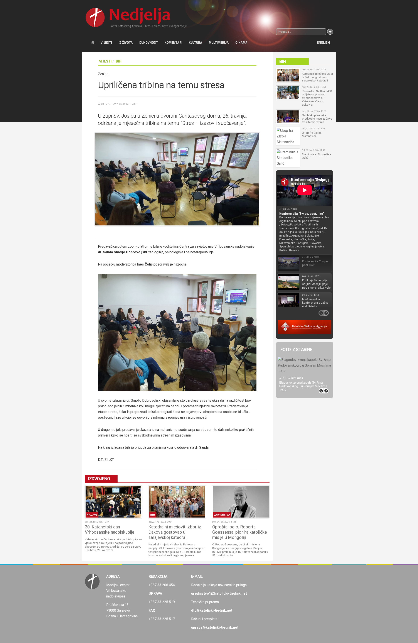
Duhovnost (148, 43)
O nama (241, 43)
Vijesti (106, 43)
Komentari (173, 43)
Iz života (125, 43)
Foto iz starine (296, 349)
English (323, 43)
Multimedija (219, 43)
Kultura (195, 43)
